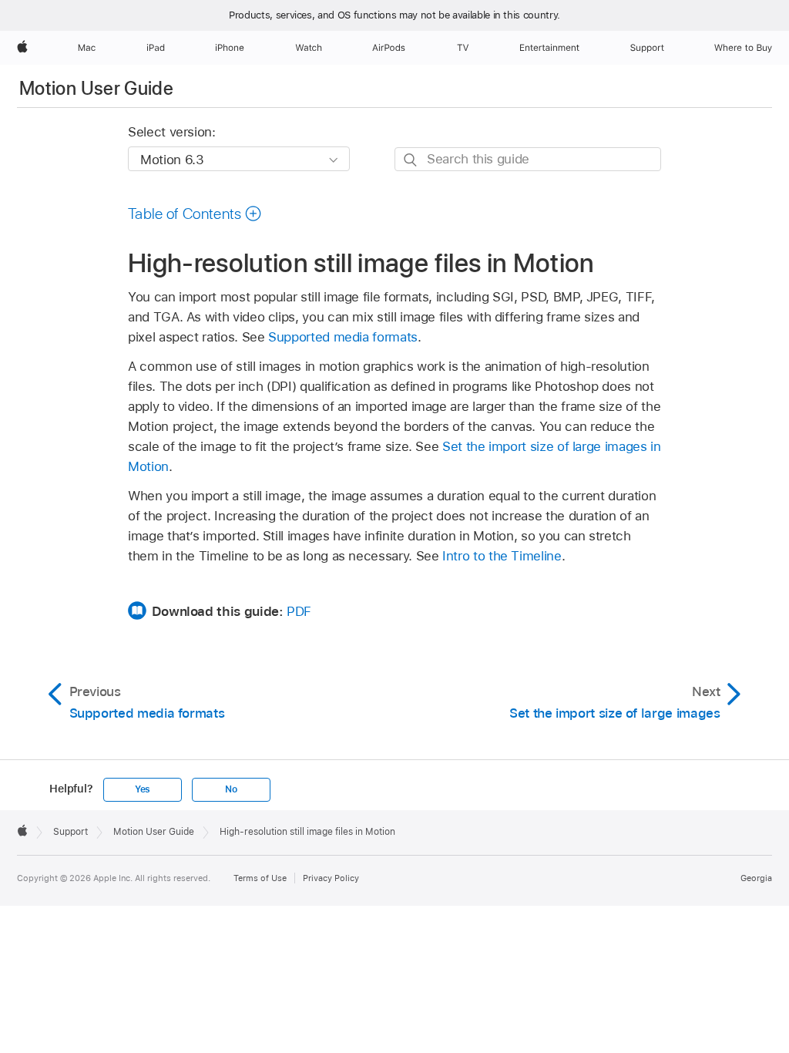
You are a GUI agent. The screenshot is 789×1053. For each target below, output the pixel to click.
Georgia (756, 878)
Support (70, 831)
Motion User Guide (96, 88)
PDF (299, 611)
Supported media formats (343, 337)
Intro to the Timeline (502, 556)
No (231, 789)
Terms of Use (260, 878)
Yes (142, 789)
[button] (195, 213)
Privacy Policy (331, 878)
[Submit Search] (411, 160)
